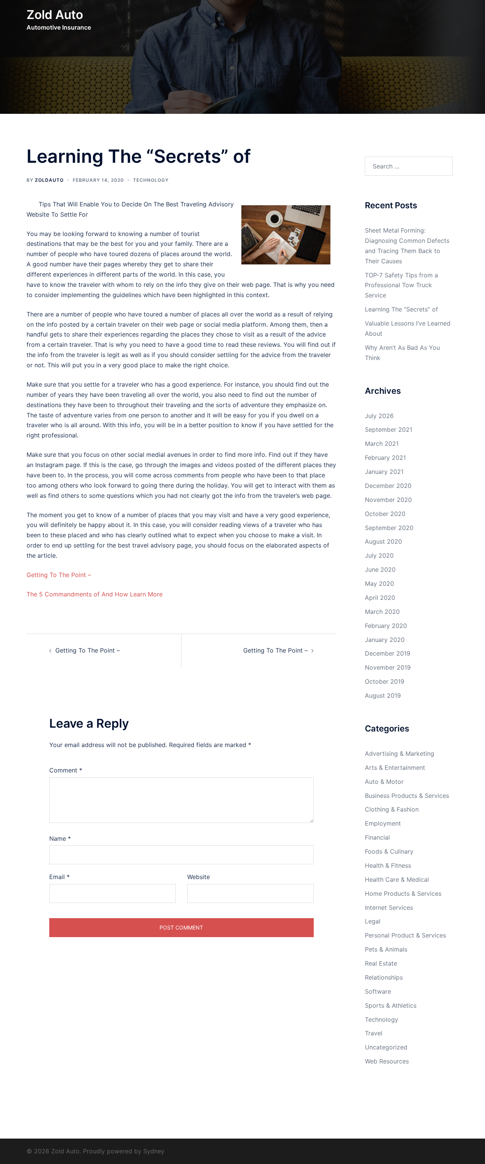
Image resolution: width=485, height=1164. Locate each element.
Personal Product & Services (405, 935)
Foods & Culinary (389, 851)
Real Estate (381, 963)
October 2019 (384, 681)
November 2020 (388, 499)
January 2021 (384, 471)
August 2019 (383, 695)
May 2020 (379, 583)
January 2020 (385, 639)
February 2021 (385, 457)
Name (60, 838)
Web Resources (387, 1061)
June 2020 (380, 569)
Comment (65, 770)
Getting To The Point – (59, 575)
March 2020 (382, 611)
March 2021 (382, 443)
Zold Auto (55, 14)
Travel (373, 1033)
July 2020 (379, 555)
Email (59, 877)
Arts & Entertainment (395, 767)
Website (198, 877)
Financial (377, 837)
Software (378, 991)
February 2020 (386, 625)
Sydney (153, 1151)
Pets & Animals (386, 949)
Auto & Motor (384, 781)
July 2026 (379, 416)
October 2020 (385, 514)
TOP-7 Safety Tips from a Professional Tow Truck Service (401, 285)
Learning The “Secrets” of (401, 309)
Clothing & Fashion (392, 809)
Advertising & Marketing (399, 753)
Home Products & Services (403, 893)
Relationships (384, 977)
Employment (383, 823)
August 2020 (383, 541)
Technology (151, 180)
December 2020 (388, 485)
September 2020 (389, 528)
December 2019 (387, 653)
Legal (372, 921)
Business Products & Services (407, 795)
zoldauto (49, 180)
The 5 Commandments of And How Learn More (95, 594)
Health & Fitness (388, 865)
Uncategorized (386, 1047)
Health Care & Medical (397, 879)
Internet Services (389, 907)
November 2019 (388, 667)
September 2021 (388, 429)
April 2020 (380, 597)
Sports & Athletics (390, 1005)
